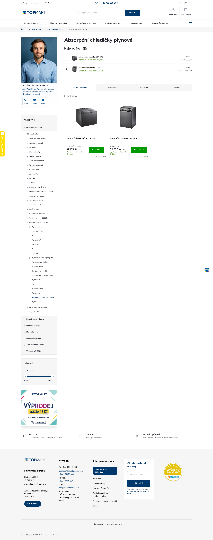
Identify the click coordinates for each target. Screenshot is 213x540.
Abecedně (176, 87)
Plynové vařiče (37, 227)
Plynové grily (36, 253)
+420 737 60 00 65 (67, 481)
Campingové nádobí (39, 271)
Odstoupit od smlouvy (101, 471)
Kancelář (32, 178)
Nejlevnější (112, 87)
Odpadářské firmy (36, 200)
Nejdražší (144, 87)
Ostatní (32, 183)
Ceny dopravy (99, 524)
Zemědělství (33, 174)
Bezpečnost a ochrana (35, 319)
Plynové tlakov (37, 288)
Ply (33, 284)
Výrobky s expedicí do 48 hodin (41, 191)
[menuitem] (34, 23)
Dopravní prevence (33, 338)
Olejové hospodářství (37, 161)
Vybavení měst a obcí (37, 139)
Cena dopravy (36, 3)
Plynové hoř (36, 240)
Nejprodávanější (80, 87)
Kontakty (24, 3)
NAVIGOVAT (32, 504)
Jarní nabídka (34, 209)
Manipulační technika (37, 213)
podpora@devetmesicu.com (71, 471)
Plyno (34, 302)
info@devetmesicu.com (69, 488)
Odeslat (139, 483)
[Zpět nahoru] (207, 270)
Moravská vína (32, 332)
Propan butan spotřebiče (38, 222)
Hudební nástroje (33, 325)
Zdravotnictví (34, 169)
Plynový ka (36, 293)
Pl (32, 235)
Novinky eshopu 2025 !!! (38, 218)
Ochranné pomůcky (34, 127)
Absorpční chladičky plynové (43, 297)
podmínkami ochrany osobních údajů (138, 492)
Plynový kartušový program (42, 258)
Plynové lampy (37, 266)
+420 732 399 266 (66, 474)
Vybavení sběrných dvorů (39, 187)
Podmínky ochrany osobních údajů (101, 494)
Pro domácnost (35, 205)
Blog (95, 506)
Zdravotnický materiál (35, 345)
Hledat (133, 12)
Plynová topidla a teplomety (42, 275)
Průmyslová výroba (36, 196)
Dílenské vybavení (36, 165)
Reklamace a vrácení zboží (105, 501)
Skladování (33, 147)
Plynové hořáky (37, 231)
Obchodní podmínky (52, 3)
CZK (185, 3)
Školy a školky (34, 152)
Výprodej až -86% (33, 351)
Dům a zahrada (35, 156)
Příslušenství (36, 244)
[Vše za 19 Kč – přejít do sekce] (39, 407)
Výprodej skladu (35, 312)
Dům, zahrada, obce (34, 134)
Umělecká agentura (114, 524)
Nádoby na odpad (36, 143)
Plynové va (36, 280)
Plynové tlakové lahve (40, 262)
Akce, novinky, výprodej (38, 307)
